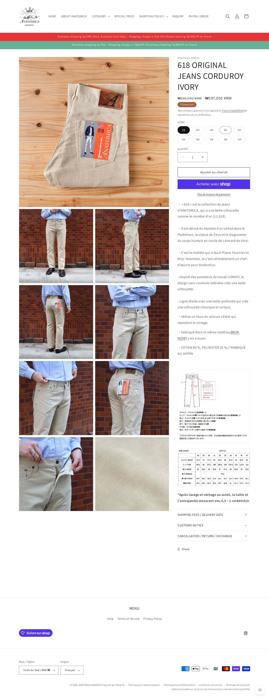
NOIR (181, 338)
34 (200, 140)
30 (214, 131)
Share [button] (186, 549)
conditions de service (210, 684)
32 (241, 131)
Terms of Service (128, 619)
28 (183, 130)
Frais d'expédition (233, 110)
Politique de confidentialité (179, 684)
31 (225, 130)
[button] (101, 16)
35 (214, 140)
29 (200, 131)
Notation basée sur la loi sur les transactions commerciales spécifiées (211, 689)
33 (186, 140)
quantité (183, 149)
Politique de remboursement (144, 684)
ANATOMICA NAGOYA (90, 684)
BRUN (235, 332)
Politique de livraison (238, 684)
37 (242, 140)
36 (228, 140)
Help (110, 619)
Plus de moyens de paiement (213, 194)
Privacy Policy (152, 619)
